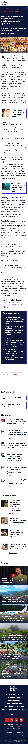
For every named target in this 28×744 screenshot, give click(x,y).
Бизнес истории (14, 697)
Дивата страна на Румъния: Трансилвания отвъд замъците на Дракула (14, 675)
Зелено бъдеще (9, 706)
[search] (21, 3)
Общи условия (8, 724)
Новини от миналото (14, 703)
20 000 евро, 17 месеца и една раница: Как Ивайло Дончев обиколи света (13, 581)
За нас (19, 728)
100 (3, 709)
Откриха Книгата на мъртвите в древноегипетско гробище (10, 12)
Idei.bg (21, 735)
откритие (15, 374)
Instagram (7, 305)
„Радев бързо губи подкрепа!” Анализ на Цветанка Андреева (17, 520)
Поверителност (19, 724)
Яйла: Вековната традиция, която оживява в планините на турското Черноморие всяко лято (14, 638)
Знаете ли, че (19, 712)
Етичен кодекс (11, 728)
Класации (22, 709)
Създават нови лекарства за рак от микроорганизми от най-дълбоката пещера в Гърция (15, 331)
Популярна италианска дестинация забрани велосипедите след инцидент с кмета (13, 600)
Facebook (15, 302)
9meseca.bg (13, 553)
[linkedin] (16, 720)
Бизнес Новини (11, 9)
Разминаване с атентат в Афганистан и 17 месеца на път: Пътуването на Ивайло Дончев (15, 506)
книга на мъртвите (16, 371)
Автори (14, 715)
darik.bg (12, 513)
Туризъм (19, 9)
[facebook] (7, 720)
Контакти (18, 726)
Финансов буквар (14, 700)
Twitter (6, 307)
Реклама (10, 726)
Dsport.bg (20, 732)
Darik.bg (9, 732)
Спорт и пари (12, 709)
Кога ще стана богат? (11, 405)
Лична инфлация (14, 398)
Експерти (21, 706)
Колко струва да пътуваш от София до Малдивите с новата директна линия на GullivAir (13, 618)
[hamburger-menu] (26, 3)
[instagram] (11, 720)
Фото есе (8, 712)
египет (5, 371)
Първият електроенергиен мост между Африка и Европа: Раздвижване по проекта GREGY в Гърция (14, 342)
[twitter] (21, 720)
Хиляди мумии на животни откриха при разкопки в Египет (17, 113)
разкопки (5, 374)
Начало (4, 9)
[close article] (26, 7)
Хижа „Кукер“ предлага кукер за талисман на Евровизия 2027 (16, 533)
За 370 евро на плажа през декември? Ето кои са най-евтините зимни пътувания (14, 320)
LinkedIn (17, 305)
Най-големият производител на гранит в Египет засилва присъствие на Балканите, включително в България (15, 355)
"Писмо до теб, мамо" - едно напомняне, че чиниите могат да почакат (17, 547)
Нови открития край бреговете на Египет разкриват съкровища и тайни (18, 188)
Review (20, 694)
